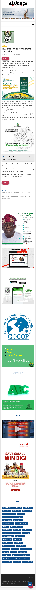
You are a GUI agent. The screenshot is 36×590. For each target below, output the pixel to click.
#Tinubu (21, 545)
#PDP (17, 539)
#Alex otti (7, 507)
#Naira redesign (16, 526)
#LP (5, 526)
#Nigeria (16, 533)
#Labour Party (21, 523)
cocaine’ (6, 555)
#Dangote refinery (9, 514)
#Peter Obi (7, 542)
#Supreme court (8, 545)
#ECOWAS (7, 517)
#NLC (26, 533)
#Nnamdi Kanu (8, 536)
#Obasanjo (7, 539)
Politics (4, 45)
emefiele (25, 555)
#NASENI (7, 530)
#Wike (15, 549)
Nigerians (6, 561)
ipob (26, 558)
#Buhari (6, 510)
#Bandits (27, 507)
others (17, 561)
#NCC (17, 530)
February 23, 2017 (7, 54)
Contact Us (30, 577)
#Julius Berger (8, 523)
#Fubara (18, 517)
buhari (22, 552)
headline (18, 54)
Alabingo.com (6, 581)
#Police (19, 542)
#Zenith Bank (26, 549)
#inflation (18, 520)
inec (17, 558)
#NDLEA (27, 530)
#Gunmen (7, 520)
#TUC (6, 549)
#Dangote (27, 510)
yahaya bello (27, 561)
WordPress (27, 581)
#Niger (6, 533)
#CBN (16, 510)
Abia (5, 552)
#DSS (21, 514)
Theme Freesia (20, 581)
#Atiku (18, 507)
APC (13, 552)
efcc (15, 555)
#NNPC (20, 536)
